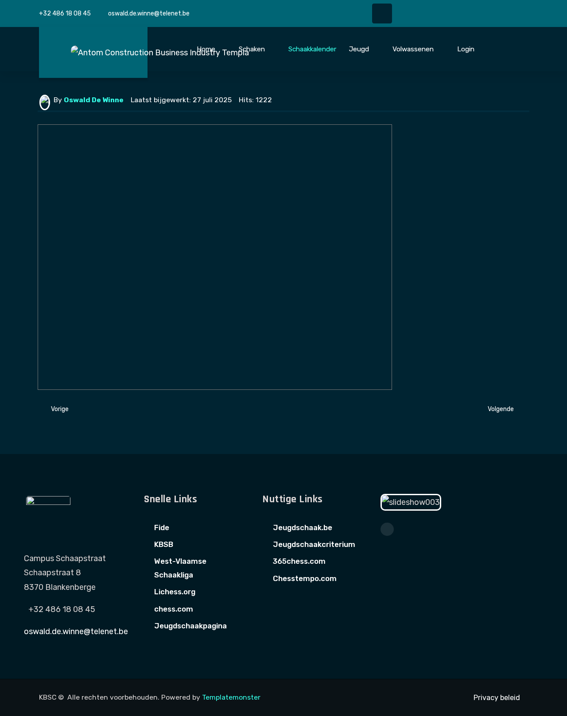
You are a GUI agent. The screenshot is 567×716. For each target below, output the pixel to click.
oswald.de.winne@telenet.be (149, 13)
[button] (211, 49)
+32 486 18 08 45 (65, 13)
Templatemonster (231, 697)
